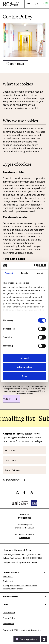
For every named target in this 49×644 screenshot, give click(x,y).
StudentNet (8, 581)
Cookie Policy (9, 612)
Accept (8, 398)
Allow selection (24, 367)
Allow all (24, 358)
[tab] (28, 4)
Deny (24, 376)
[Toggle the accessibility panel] (44, 639)
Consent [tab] (9, 273)
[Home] (11, 4)
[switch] (42, 329)
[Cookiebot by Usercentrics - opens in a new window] (34, 265)
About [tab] (40, 273)
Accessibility (8, 623)
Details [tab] (24, 273)
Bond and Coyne (29, 562)
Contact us (24, 537)
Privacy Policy (9, 618)
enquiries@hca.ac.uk (24, 527)
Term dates (8, 576)
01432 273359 (24, 517)
